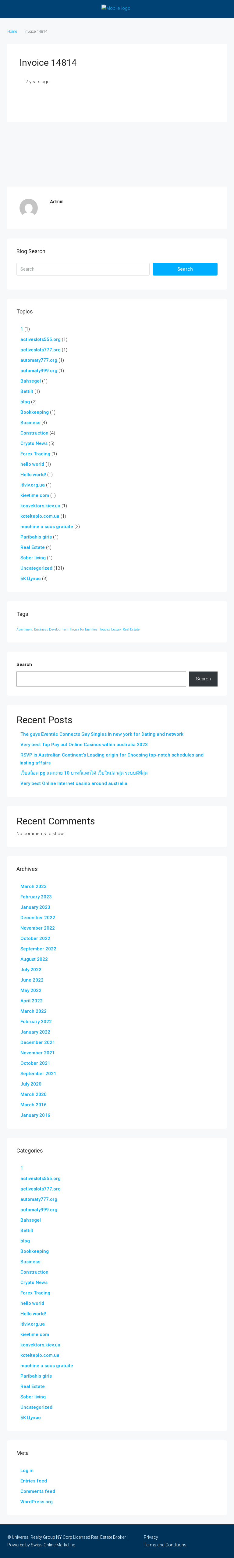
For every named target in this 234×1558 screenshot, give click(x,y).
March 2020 (33, 1094)
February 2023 (36, 897)
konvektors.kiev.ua (40, 506)
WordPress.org (36, 1501)
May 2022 (30, 990)
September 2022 (38, 949)
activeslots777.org (40, 350)
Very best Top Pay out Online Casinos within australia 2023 (84, 744)
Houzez (104, 629)
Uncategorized (36, 568)
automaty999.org (38, 370)
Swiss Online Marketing (53, 1544)
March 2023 (33, 886)
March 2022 (33, 1011)
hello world (32, 464)
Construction (34, 433)
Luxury (116, 629)
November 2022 (37, 928)
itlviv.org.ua (32, 485)
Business (30, 422)
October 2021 (35, 1063)
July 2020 (30, 1084)
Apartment (24, 629)
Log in (27, 1470)
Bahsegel (30, 381)
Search (185, 269)
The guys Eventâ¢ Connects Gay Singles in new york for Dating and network (101, 734)
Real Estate (32, 547)
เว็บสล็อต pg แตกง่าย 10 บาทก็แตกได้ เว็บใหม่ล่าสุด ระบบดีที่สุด (84, 773)
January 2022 (35, 1032)
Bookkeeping (34, 412)
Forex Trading (35, 454)
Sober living (33, 558)
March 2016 (33, 1105)
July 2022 (30, 969)
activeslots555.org (40, 339)
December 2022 (37, 917)
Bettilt (26, 391)
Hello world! (33, 474)
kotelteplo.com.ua (39, 516)
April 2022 (31, 1001)
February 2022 (36, 1021)
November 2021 (37, 1053)
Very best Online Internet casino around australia (73, 783)
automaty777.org (38, 360)
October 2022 (35, 938)
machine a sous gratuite (46, 526)
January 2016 (35, 1115)
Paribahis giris (36, 537)
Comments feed (37, 1491)
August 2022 (34, 959)
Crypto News (34, 443)
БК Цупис (30, 578)
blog (25, 402)
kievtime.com (34, 495)
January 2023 (35, 907)
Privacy (151, 1537)
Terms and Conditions (165, 1544)
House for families (84, 629)
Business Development (51, 629)
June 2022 (32, 980)
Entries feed (33, 1481)
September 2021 (38, 1073)
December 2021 (37, 1042)
